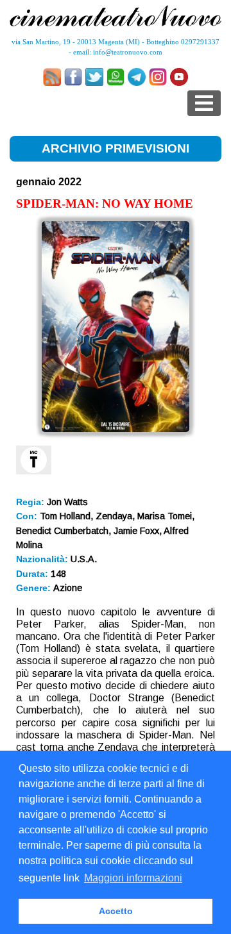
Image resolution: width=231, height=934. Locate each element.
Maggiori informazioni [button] (133, 877)
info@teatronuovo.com (127, 52)
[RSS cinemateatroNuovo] (52, 77)
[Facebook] (73, 77)
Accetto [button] (116, 911)
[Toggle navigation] (204, 103)
